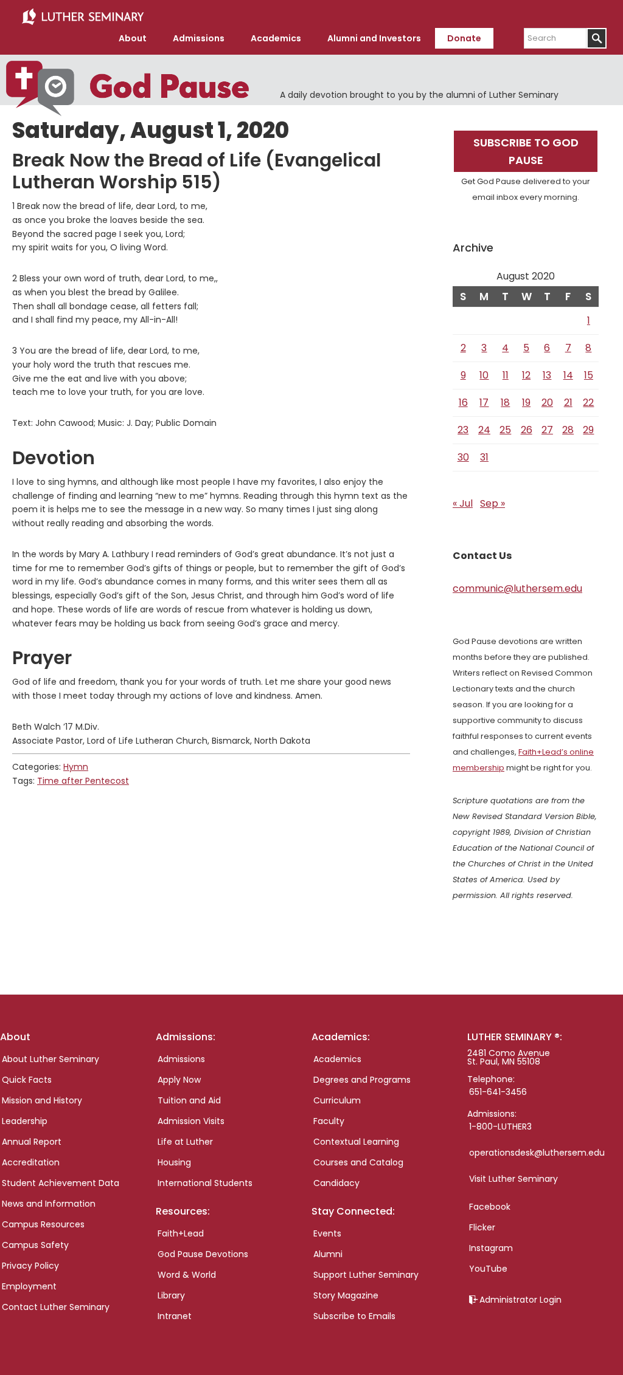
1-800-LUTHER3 (500, 1126)
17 (484, 403)
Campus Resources (43, 1224)
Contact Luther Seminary (56, 1307)
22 (588, 403)
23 (463, 430)
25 (505, 430)
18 (505, 403)
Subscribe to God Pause (526, 151)
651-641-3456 (498, 1092)
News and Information (49, 1204)
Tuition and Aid (189, 1100)
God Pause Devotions (203, 1254)
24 (484, 430)
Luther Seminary (82, 17)
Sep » (492, 503)
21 (568, 403)
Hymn (75, 767)
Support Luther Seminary (366, 1275)
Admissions (181, 1059)
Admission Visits (191, 1121)
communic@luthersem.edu (517, 588)
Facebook (489, 1207)
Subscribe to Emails (354, 1316)
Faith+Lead (181, 1233)
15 (588, 375)
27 (547, 430)
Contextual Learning (356, 1142)
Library (171, 1295)
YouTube (488, 1269)
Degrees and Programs (362, 1080)
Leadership (24, 1121)
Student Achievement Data (60, 1183)
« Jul (463, 503)
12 (526, 375)
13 (547, 375)
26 (526, 430)
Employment (29, 1286)
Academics (337, 1059)
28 (568, 430)
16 (463, 403)
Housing (174, 1162)
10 (484, 375)
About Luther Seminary (50, 1059)
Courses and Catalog (358, 1162)
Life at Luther (185, 1142)
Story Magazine (345, 1295)
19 (526, 403)
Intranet (175, 1316)
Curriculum (337, 1100)
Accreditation (31, 1162)
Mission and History (42, 1100)
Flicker (482, 1227)
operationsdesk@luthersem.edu (537, 1153)
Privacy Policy (30, 1266)
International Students (205, 1183)
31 (484, 457)
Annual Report (31, 1142)
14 (568, 375)
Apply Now (179, 1080)
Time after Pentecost (83, 781)
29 (588, 430)
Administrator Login (520, 1300)
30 (463, 457)
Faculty (328, 1121)
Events (327, 1233)
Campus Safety (35, 1245)
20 (547, 403)
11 (506, 375)
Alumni (328, 1254)
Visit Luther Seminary (513, 1179)
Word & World (187, 1275)
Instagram (491, 1248)
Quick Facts (27, 1080)
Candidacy (336, 1183)
